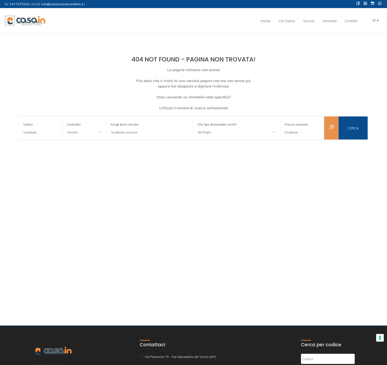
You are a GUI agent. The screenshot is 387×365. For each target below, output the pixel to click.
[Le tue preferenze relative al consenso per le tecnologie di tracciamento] (380, 338)
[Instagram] (372, 3)
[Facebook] (358, 3)
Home (265, 21)
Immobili (329, 21)
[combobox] (84, 132)
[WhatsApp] (380, 3)
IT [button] (374, 21)
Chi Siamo (287, 21)
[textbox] (229, 132)
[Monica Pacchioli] (25, 20)
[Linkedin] (365, 3)
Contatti (351, 21)
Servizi (308, 21)
